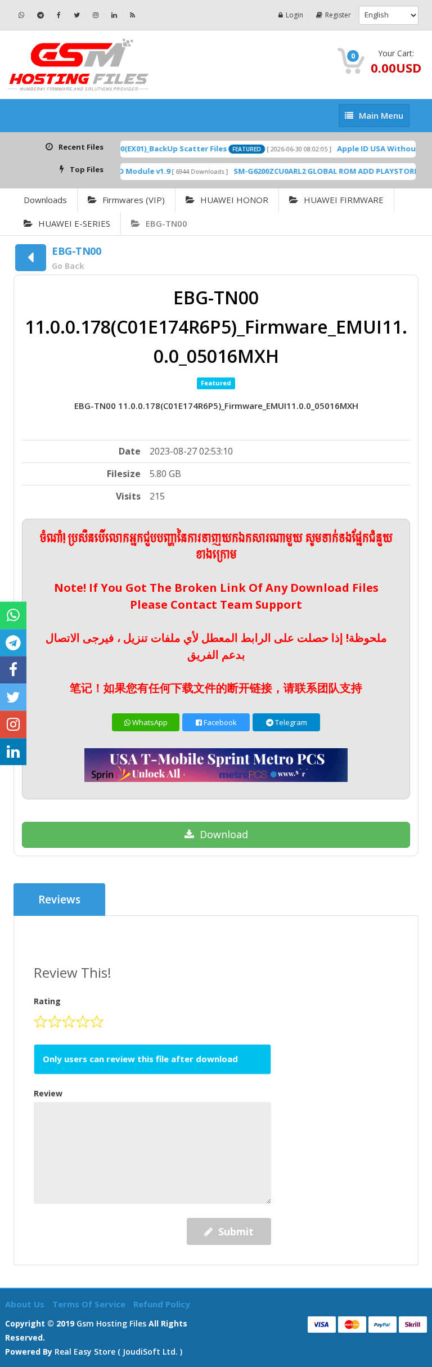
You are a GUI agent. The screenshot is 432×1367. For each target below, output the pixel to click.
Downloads (45, 199)
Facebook (219, 722)
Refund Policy (161, 1304)
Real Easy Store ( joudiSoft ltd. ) (118, 1351)
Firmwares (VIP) (133, 199)
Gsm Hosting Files (111, 1323)
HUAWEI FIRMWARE (344, 199)
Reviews (59, 899)
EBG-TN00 (166, 223)
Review (48, 1093)
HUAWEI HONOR (234, 199)
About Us (26, 1304)
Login (294, 15)
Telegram (290, 722)
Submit (236, 1231)
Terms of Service (90, 1304)
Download (224, 834)
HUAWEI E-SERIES (74, 223)
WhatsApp (149, 722)
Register (338, 15)
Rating (47, 1001)
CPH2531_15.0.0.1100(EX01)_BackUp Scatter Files (127, 148)
